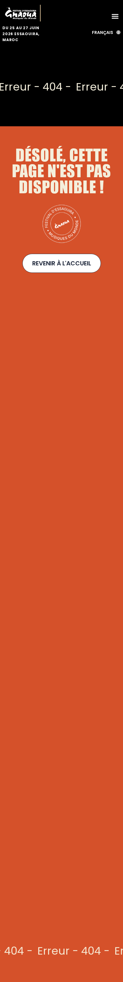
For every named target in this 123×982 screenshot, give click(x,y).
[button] (115, 16)
